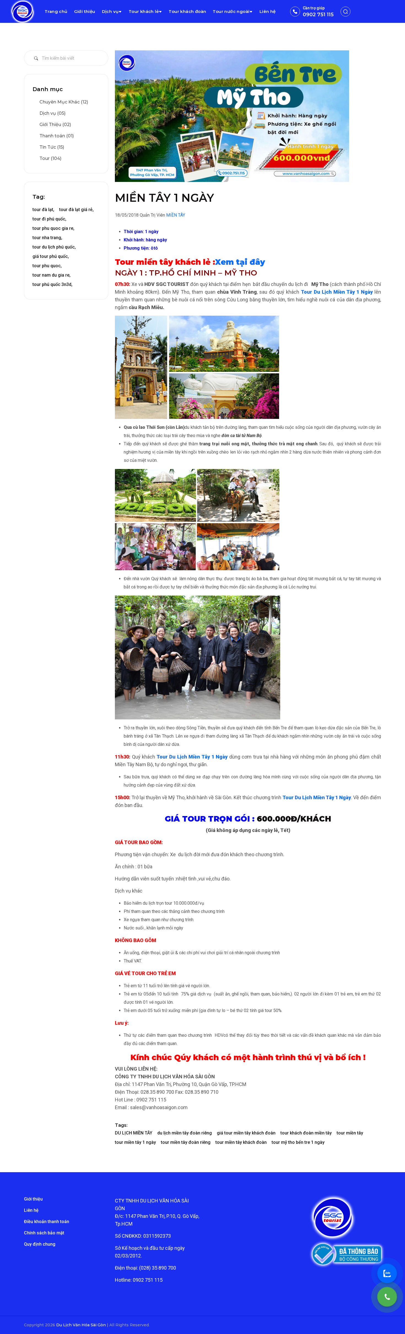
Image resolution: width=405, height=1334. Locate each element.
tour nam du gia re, (52, 275)
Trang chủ (56, 11)
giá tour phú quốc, (51, 256)
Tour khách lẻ (144, 11)
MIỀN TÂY (175, 215)
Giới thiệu (84, 11)
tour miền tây (350, 1133)
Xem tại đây (240, 262)
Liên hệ (268, 11)
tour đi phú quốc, (49, 219)
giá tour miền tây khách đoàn (246, 1133)
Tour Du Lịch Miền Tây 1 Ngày (337, 292)
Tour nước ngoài (231, 11)
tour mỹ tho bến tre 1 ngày (298, 1142)
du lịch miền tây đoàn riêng (184, 1133)
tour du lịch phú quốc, (54, 247)
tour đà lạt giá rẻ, (76, 209)
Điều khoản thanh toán (46, 1221)
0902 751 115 (318, 15)
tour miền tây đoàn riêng (185, 1142)
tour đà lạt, (43, 209)
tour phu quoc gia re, (53, 228)
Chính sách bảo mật (44, 1232)
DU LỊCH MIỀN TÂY (133, 1133)
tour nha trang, (47, 237)
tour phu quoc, (47, 265)
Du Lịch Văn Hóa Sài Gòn (81, 1324)
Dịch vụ (110, 11)
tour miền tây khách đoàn (241, 1142)
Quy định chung (39, 1244)
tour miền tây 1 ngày (135, 1142)
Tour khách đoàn (187, 11)
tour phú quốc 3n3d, (52, 284)
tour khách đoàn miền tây (306, 1133)
